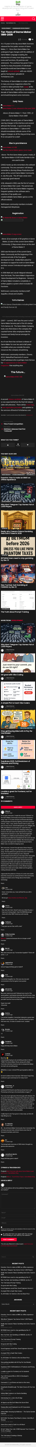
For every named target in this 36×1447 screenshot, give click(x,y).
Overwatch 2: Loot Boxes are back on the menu (15, 1382)
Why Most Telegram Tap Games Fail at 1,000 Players (17, 505)
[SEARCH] (33, 19)
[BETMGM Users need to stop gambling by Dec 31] (18, 546)
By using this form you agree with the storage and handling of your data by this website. (17, 1234)
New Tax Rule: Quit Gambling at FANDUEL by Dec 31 (14, 586)
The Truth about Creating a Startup (11, 1435)
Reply (2, 883)
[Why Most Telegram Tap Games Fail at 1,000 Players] (18, 493)
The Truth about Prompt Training (15, 612)
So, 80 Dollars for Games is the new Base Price (15, 1294)
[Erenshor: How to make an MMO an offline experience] (18, 466)
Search (33, 1257)
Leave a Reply (18, 807)
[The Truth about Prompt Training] (18, 600)
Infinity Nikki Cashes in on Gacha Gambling (14, 1393)
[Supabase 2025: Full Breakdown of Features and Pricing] (18, 749)
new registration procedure (12, 407)
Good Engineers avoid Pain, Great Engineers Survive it (17, 1288)
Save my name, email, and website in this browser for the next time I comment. (18, 1229)
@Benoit (3, 938)
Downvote (28, 445)
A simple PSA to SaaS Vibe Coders (15, 703)
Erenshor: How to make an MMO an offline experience (15, 478)
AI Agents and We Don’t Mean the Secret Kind (15, 1402)
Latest (18, 15)
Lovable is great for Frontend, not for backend (16, 792)
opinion (4, 528)
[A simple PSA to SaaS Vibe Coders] (18, 691)
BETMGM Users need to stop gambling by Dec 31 (17, 559)
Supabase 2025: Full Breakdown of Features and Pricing (15, 762)
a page (26, 87)
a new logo (30, 405)
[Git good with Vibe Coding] (18, 662)
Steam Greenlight (18, 475)
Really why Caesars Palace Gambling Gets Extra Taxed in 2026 (17, 532)
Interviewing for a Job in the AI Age (11, 1398)
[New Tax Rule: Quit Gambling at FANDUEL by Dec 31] (18, 573)
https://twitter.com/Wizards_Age (17, 898)
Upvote (8, 445)
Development (6, 501)
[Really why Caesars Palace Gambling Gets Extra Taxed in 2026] (18, 519)
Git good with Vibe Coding (12, 674)
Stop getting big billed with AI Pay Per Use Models (16, 732)
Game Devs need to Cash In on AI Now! (13, 1424)
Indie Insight (6, 475)
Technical (30, 475)
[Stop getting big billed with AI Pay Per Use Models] (18, 719)
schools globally (14, 71)
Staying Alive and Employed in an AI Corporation (15, 1407)
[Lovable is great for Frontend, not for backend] (18, 779)
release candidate (14, 399)
